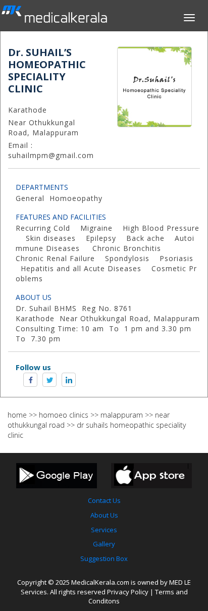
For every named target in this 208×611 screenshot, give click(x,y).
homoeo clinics (63, 415)
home (17, 415)
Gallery (104, 543)
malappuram (121, 415)
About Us (104, 515)
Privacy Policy (127, 591)
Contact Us (104, 500)
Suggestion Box (104, 558)
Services (104, 529)
